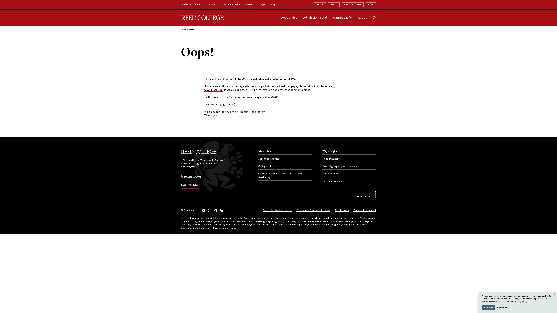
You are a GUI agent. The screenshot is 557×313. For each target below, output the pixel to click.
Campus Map (190, 185)
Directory (271, 5)
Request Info (352, 5)
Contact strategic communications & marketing (280, 175)
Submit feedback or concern (277, 210)
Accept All (488, 307)
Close (554, 297)
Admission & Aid (315, 17)
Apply (320, 5)
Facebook (215, 210)
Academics (289, 17)
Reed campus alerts (334, 181)
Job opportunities (268, 159)
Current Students (190, 5)
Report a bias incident (364, 210)
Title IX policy (342, 210)
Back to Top (364, 197)
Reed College (202, 17)
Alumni (248, 5)
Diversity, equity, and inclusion (340, 166)
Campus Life (342, 17)
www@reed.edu (213, 90)
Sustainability (330, 173)
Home (183, 30)
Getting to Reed (192, 176)
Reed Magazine (331, 159)
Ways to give (329, 151)
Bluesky (221, 210)
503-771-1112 (188, 167)
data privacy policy (518, 302)
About (362, 17)
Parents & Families (232, 5)
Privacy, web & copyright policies (313, 210)
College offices (266, 166)
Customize (502, 307)
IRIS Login (260, 5)
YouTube (203, 210)
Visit (334, 5)
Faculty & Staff (212, 5)
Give (370, 5)
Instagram (209, 210)
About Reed (265, 151)
